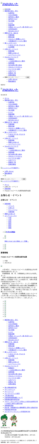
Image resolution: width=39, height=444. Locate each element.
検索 (6, 77)
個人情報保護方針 (11, 387)
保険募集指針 (9, 405)
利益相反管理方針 (11, 409)
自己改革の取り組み (15, 65)
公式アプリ (12, 71)
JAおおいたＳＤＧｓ (15, 67)
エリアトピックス (14, 55)
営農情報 (11, 35)
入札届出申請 (9, 395)
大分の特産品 (12, 15)
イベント (11, 206)
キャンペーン (12, 210)
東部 (9, 224)
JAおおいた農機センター (16, 39)
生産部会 (11, 13)
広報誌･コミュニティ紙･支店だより (20, 27)
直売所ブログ (12, 19)
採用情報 (11, 63)
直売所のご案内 (13, 17)
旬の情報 (11, 21)
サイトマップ (9, 391)
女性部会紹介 (12, 29)
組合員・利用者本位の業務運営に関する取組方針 (21, 407)
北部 (9, 220)
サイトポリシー (10, 389)
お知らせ (11, 208)
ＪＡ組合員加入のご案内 (16, 61)
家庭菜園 (11, 25)
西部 (9, 226)
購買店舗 (11, 37)
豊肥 (9, 228)
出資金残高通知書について (14, 397)
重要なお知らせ (13, 53)
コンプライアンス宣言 (12, 393)
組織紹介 (11, 59)
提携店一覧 (12, 73)
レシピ (10, 23)
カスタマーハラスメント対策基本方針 (17, 411)
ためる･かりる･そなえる (16, 45)
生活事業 (11, 47)
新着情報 (11, 51)
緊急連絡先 (12, 81)
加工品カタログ (13, 31)
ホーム (7, 98)
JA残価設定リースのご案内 (17, 41)
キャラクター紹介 (14, 69)
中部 (9, 218)
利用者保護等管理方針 (12, 399)
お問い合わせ (12, 79)
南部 (9, 222)
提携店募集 (12, 75)
